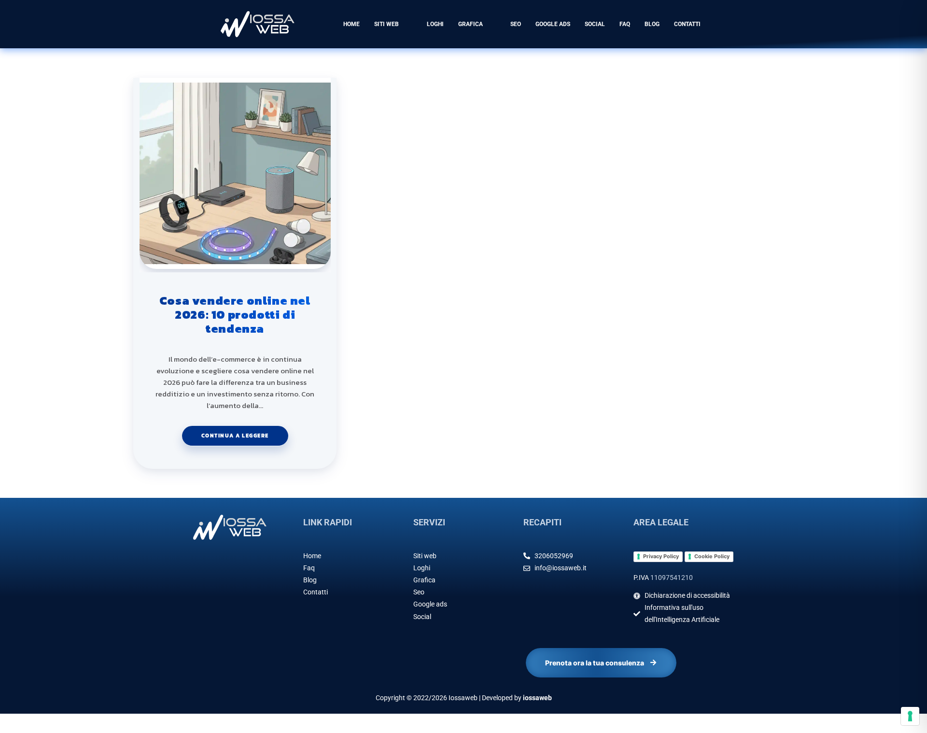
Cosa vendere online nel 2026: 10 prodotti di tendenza (235, 315)
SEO (515, 24)
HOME (351, 24)
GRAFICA (470, 24)
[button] (393, 24)
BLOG (652, 24)
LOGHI (435, 24)
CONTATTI (687, 24)
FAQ (624, 24)
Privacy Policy (661, 556)
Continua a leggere (244, 432)
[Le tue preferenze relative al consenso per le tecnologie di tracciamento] (910, 716)
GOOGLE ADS (552, 24)
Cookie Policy (712, 556)
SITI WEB (386, 24)
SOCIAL (595, 24)
